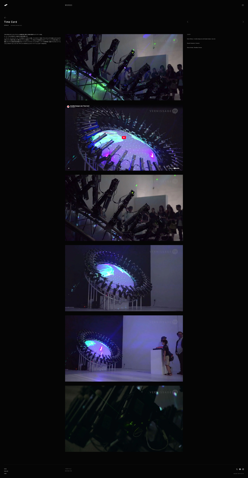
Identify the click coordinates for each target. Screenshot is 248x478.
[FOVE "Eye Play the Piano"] (188, 22)
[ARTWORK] (13, 25)
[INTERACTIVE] (19, 25)
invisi (5, 468)
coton (5, 473)
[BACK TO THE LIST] (5, 18)
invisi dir (6, 471)
